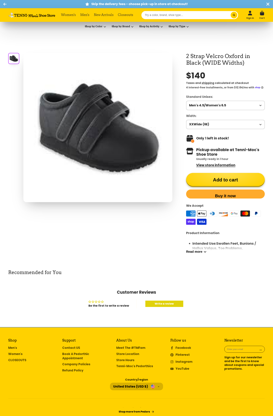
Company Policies (76, 364)
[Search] (234, 15)
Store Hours (125, 360)
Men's (84, 15)
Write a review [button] (164, 304)
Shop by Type (177, 26)
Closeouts (125, 15)
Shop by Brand (121, 26)
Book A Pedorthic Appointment (75, 356)
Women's (68, 15)
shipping (208, 83)
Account (250, 15)
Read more (194, 251)
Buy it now (225, 196)
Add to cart (225, 179)
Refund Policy (72, 370)
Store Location (127, 354)
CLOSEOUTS (17, 360)
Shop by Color (94, 26)
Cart (262, 15)
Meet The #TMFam (130, 348)
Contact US (71, 348)
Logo (32, 15)
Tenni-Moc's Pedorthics (134, 366)
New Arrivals (104, 15)
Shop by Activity (149, 26)
